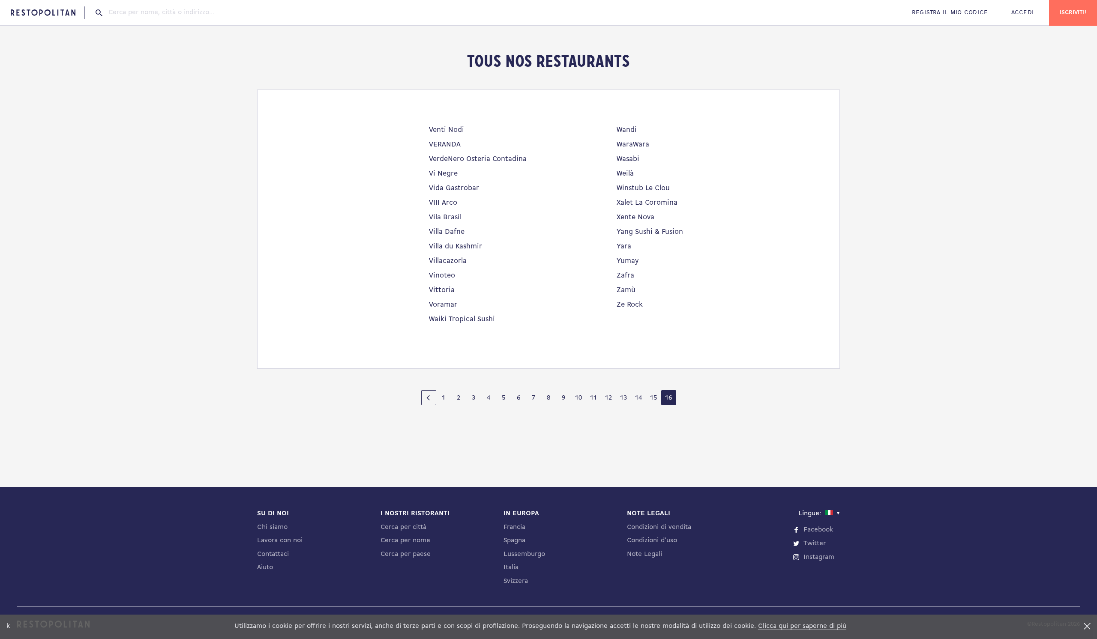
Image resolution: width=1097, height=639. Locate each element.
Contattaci (273, 554)
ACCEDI (1022, 12)
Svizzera (516, 581)
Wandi (627, 130)
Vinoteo (442, 275)
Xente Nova (635, 217)
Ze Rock (630, 304)
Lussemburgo (524, 554)
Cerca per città (403, 527)
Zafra (625, 275)
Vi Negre (443, 173)
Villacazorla (448, 261)
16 (668, 397)
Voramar (443, 304)
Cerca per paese (406, 554)
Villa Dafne (447, 232)
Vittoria (442, 290)
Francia (514, 527)
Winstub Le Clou (643, 188)
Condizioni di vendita (659, 527)
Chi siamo (272, 527)
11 (593, 397)
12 (608, 397)
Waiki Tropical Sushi (462, 319)
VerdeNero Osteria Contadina (478, 159)
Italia (511, 567)
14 (638, 397)
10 (578, 397)
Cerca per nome (405, 540)
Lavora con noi (280, 540)
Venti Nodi (446, 130)
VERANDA (445, 144)
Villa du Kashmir (455, 246)
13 (623, 397)
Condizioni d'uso (652, 540)
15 (653, 397)
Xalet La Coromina (647, 202)
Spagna (514, 540)
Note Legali (644, 554)
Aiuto (265, 567)
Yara (624, 246)
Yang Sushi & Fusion (650, 232)
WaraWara (633, 144)
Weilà (625, 173)
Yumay (627, 261)
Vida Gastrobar (454, 188)
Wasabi (628, 159)
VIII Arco (443, 202)
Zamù (626, 290)
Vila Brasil (445, 217)
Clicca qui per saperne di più (802, 626)
